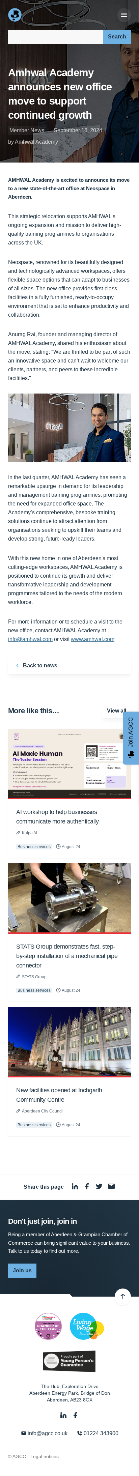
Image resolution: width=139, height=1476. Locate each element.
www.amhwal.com (92, 639)
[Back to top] (123, 1297)
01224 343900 (100, 1433)
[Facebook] (76, 1415)
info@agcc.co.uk (46, 1433)
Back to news (39, 665)
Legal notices (44, 1456)
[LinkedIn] (64, 1415)
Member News (26, 130)
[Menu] (124, 15)
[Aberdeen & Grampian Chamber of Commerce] (15, 15)
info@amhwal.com (30, 639)
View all (116, 711)
